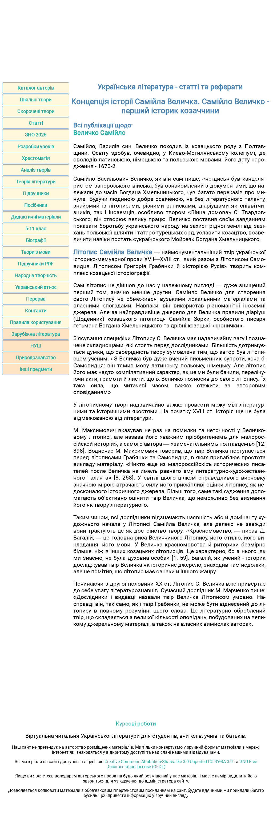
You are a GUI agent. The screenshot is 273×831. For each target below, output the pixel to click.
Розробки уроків (36, 146)
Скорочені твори (35, 111)
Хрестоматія (36, 158)
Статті (36, 123)
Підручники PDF (36, 263)
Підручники (36, 193)
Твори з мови (35, 252)
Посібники (35, 205)
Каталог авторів (36, 88)
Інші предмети (36, 369)
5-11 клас (35, 228)
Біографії (36, 240)
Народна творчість (36, 275)
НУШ (35, 345)
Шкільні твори (35, 99)
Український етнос (36, 287)
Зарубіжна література (35, 334)
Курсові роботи (136, 723)
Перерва (36, 299)
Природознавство (36, 357)
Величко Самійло (99, 132)
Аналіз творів (36, 170)
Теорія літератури (35, 181)
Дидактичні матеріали (36, 217)
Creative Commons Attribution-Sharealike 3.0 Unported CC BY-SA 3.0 (169, 761)
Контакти (35, 310)
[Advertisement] (136, 39)
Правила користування (36, 322)
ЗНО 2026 (35, 134)
